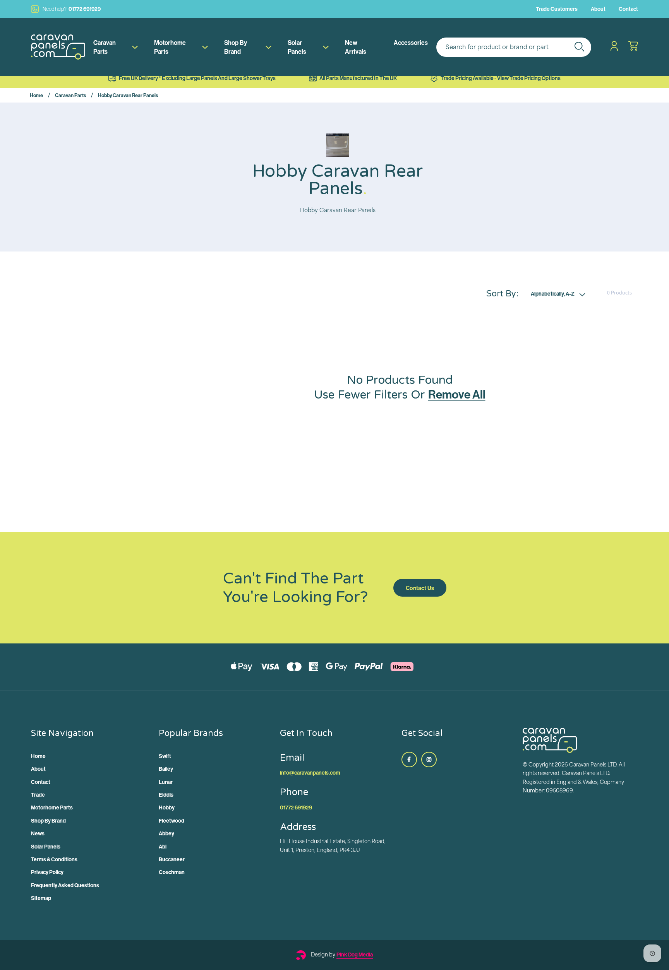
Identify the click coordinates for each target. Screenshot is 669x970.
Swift (165, 756)
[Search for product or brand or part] (579, 46)
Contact (628, 8)
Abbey (166, 833)
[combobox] (513, 47)
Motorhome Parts (170, 47)
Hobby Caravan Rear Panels (128, 95)
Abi (162, 846)
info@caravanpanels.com (310, 772)
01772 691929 (72, 8)
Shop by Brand (235, 47)
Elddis (166, 794)
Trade (38, 794)
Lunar (166, 781)
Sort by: (502, 293)
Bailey (166, 768)
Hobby (167, 807)
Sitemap (41, 898)
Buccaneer (172, 859)
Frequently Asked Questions (65, 885)
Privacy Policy (47, 872)
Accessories (411, 42)
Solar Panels (297, 47)
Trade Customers (557, 8)
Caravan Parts (104, 47)
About (598, 8)
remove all (456, 394)
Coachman (172, 872)
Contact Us (420, 588)
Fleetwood (171, 820)
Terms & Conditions (54, 859)
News (38, 833)
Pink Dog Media (354, 954)
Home (36, 95)
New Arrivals (355, 47)
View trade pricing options (529, 78)
